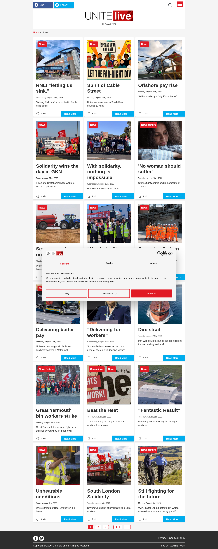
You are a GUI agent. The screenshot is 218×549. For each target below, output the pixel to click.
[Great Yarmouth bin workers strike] (58, 401)
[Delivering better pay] (58, 321)
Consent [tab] (64, 263)
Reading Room (177, 545)
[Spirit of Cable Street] (109, 77)
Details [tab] (109, 263)
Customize (107, 293)
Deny (66, 293)
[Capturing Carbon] (160, 240)
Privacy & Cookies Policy (171, 538)
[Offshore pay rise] (160, 77)
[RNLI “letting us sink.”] (58, 77)
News (42, 44)
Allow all (151, 293)
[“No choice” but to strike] (109, 240)
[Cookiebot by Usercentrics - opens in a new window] (159, 253)
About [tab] (153, 263)
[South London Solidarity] (109, 482)
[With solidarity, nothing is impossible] (109, 158)
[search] (170, 5)
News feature (148, 125)
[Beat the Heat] (109, 401)
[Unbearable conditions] (58, 482)
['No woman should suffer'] (160, 158)
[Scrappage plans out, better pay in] (58, 240)
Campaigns (96, 369)
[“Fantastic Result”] (160, 401)
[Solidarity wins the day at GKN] (58, 158)
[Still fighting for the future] (160, 482)
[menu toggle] (180, 4)
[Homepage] (109, 16)
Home (36, 32)
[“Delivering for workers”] (109, 321)
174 (118, 527)
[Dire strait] (160, 321)
